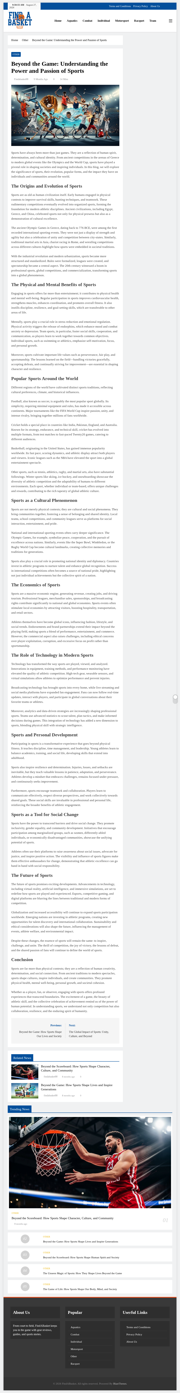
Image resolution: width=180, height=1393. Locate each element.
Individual (104, 20)
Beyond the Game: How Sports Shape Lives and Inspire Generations (80, 1241)
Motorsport (122, 20)
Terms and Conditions (120, 6)
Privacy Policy (140, 6)
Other (16, 54)
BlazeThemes (119, 1383)
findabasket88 (21, 79)
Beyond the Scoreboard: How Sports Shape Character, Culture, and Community (63, 1218)
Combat (87, 20)
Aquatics (72, 20)
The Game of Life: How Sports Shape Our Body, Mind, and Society (80, 1289)
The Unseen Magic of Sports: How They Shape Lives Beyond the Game (82, 1273)
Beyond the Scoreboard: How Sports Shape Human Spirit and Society (81, 1257)
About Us (155, 6)
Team (152, 20)
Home (58, 20)
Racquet (139, 20)
